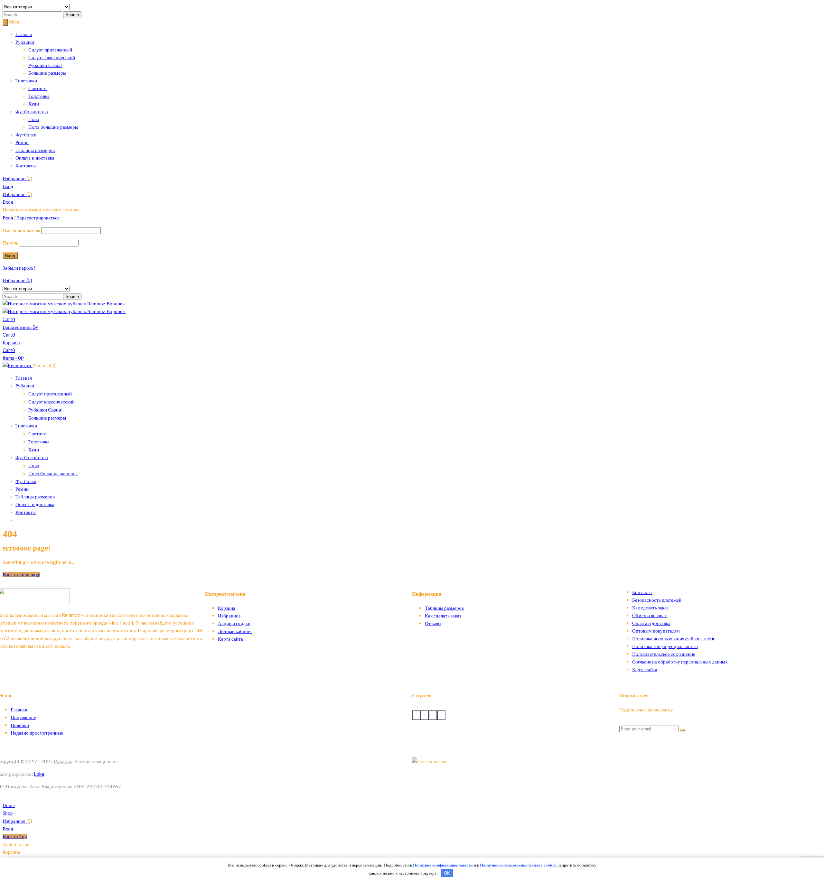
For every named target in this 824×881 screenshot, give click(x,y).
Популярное (23, 717)
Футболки (25, 134)
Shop (8, 813)
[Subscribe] (682, 730)
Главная (23, 34)
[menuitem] (23, 378)
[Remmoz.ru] (18, 365)
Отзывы (433, 623)
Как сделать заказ (443, 615)
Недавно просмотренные (37, 733)
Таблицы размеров (35, 150)
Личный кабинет (235, 631)
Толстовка (39, 96)
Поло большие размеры (53, 127)
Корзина (226, 608)
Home (9, 805)
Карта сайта (230, 639)
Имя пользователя (21, 230)
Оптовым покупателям (656, 631)
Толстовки (26, 80)
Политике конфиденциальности (443, 865)
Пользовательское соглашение (663, 654)
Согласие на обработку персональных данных (680, 661)
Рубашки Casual (45, 65)
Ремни (22, 142)
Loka (39, 774)
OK (447, 873)
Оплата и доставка (34, 158)
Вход (8, 186)
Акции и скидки (234, 623)
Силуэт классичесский (51, 57)
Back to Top (15, 836)
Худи (33, 104)
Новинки (20, 725)
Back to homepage (21, 574)
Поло (33, 119)
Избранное (17, 178)
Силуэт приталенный (50, 49)
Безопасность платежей (656, 600)
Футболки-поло (31, 111)
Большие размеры (47, 73)
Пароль (10, 243)
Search (72, 14)
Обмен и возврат (649, 615)
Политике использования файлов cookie (518, 865)
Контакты (25, 165)
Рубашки (24, 42)
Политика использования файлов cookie (674, 638)
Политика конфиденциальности (665, 646)
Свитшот (37, 88)
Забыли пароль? (19, 268)
